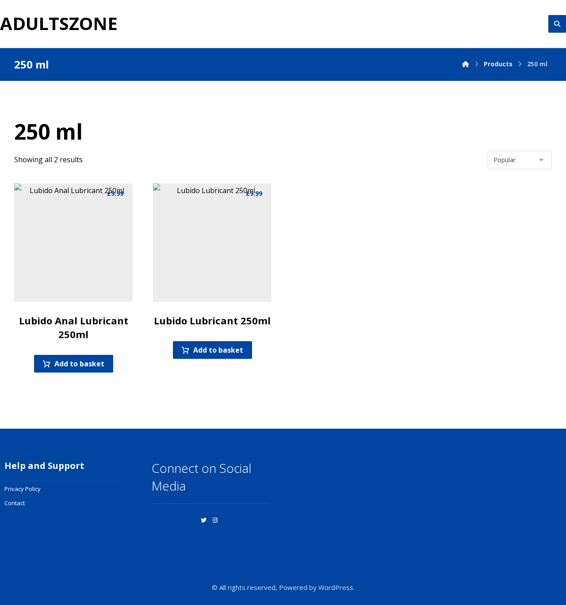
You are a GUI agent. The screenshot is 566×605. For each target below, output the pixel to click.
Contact (14, 503)
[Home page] (465, 64)
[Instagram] (215, 520)
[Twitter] (204, 520)
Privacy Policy (22, 489)
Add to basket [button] (79, 364)
